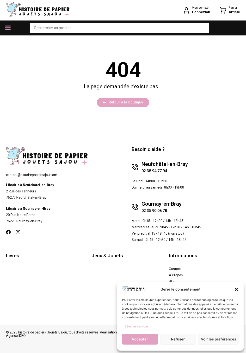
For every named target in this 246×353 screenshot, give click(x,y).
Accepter (140, 339)
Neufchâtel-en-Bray (164, 164)
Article (234, 12)
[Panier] (223, 10)
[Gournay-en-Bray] (135, 207)
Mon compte (200, 7)
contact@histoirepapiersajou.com (31, 175)
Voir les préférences (218, 339)
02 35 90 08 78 (154, 210)
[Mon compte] (186, 10)
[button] (236, 289)
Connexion (201, 12)
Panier (233, 7)
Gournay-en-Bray (161, 204)
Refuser (178, 339)
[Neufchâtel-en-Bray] (135, 167)
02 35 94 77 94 (154, 171)
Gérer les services (136, 326)
